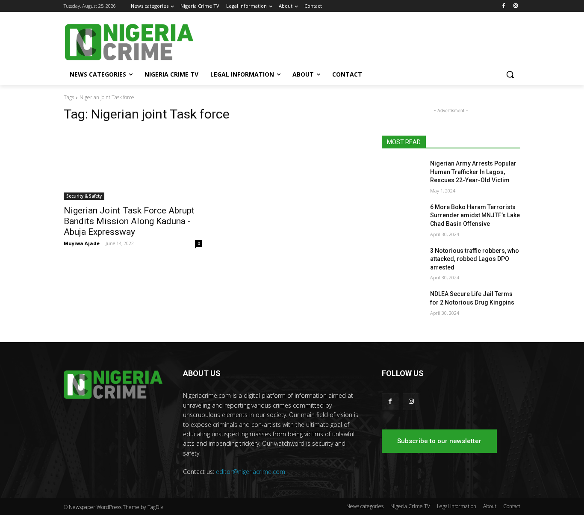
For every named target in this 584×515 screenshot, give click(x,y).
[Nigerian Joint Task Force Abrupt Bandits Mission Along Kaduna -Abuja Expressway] (133, 165)
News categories (364, 506)
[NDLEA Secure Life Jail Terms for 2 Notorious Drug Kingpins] (402, 304)
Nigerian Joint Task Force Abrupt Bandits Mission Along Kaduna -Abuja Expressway (129, 221)
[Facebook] (503, 6)
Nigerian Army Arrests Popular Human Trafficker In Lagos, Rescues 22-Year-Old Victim (473, 172)
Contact (511, 506)
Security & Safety (84, 196)
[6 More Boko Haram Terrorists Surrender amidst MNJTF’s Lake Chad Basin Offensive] (402, 217)
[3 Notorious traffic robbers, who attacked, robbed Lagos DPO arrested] (402, 261)
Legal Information (456, 506)
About (489, 506)
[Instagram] (515, 6)
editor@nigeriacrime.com (250, 472)
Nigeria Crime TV (410, 506)
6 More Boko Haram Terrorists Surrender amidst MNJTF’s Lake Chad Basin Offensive (475, 215)
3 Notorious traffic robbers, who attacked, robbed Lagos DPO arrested (474, 259)
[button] (510, 74)
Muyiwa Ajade (82, 243)
